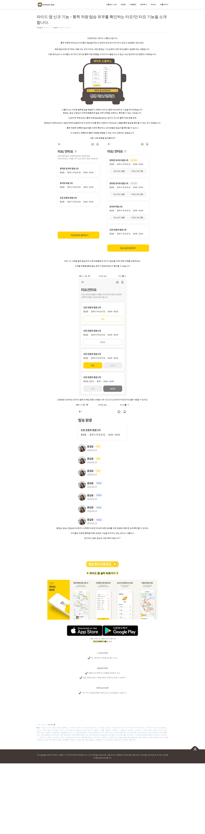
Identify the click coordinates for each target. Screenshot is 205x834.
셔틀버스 (108, 730)
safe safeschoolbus (135, 728)
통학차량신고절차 (55, 740)
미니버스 (61, 730)
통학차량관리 (143, 737)
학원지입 (110, 740)
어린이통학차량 (65, 735)
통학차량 (134, 737)
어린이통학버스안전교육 (50, 735)
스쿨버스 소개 (111, 4)
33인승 (107, 728)
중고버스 (57, 737)
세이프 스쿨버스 (94, 730)
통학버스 (105, 737)
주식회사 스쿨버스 (46, 737)
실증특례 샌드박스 (67, 733)
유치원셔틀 (122, 735)
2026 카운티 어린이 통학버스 (57, 728)
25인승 (101, 728)
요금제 (123, 4)
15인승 (43, 728)
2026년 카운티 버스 (90, 728)
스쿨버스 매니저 (65, 28)
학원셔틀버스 (90, 740)
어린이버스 (110, 733)
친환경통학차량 (86, 737)
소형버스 (115, 730)
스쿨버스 (123, 730)
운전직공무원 (94, 735)
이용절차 (133, 4)
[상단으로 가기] (195, 749)
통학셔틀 (127, 737)
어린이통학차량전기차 (80, 735)
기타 (42, 725)
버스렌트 (83, 730)
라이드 (153, 4)
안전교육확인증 (80, 733)
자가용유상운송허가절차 (143, 735)
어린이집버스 (142, 733)
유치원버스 (113, 735)
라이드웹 (54, 730)
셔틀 (102, 730)
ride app (121, 728)
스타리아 (138, 730)
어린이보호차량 (120, 733)
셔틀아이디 (164, 4)
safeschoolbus (152, 728)
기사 (38, 725)
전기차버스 (157, 735)
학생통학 (66, 740)
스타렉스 (130, 730)
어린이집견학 (132, 733)
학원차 (125, 740)
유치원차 (130, 735)
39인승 (114, 728)
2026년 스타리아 (75, 728)
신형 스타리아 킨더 (160, 730)
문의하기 (143, 4)
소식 (46, 725)
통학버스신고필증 (116, 737)
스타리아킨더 (147, 730)
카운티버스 (97, 737)
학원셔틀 (81, 740)
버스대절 (76, 730)
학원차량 (132, 740)
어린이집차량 (153, 733)
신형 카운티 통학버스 (44, 733)
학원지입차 (118, 740)
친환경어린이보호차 (72, 737)
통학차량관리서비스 (156, 737)
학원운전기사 (101, 740)
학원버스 (73, 740)
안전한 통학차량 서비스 (96, 733)
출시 (62, 737)
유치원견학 (104, 735)
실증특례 (56, 733)
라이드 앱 (46, 730)
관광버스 (163, 728)
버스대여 (68, 730)
